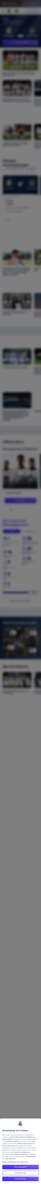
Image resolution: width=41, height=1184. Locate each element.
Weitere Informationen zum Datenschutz (15, 1162)
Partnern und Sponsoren (22, 1152)
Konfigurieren (20, 1173)
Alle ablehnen (20, 1179)
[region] (20, 1151)
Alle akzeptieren (20, 1167)
